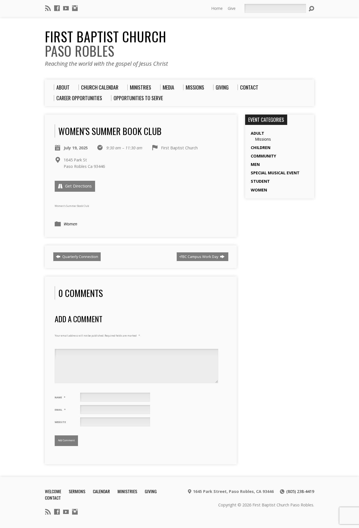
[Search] (311, 9)
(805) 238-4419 (300, 491)
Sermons (77, 491)
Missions (263, 139)
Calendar (101, 491)
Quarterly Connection (79, 256)
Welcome (53, 491)
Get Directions (78, 186)
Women (70, 224)
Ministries (127, 491)
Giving (151, 491)
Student (260, 181)
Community (263, 156)
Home (217, 8)
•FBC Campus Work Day (199, 256)
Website (60, 422)
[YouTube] (66, 8)
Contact (53, 497)
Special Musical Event (275, 172)
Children (260, 147)
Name (60, 397)
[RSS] (48, 8)
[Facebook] (57, 8)
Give (232, 8)
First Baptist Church (105, 44)
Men (255, 164)
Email (60, 410)
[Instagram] (75, 8)
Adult (257, 133)
